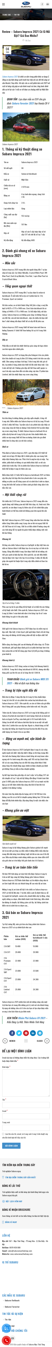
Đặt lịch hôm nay (14, 1201)
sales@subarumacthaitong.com (20, 1250)
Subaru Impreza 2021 (10, 76)
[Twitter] (19, 1033)
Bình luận (6, 1067)
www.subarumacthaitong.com (21, 1253)
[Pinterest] (26, 1033)
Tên (4, 1099)
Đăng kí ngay (11, 1222)
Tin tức (17, 15)
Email (5, 1111)
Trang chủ (6, 15)
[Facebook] (42, 4)
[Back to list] (26, 1041)
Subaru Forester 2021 (22, 103)
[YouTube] (47, 4)
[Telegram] (40, 1033)
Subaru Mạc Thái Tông (36, 1344)
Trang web (6, 1122)
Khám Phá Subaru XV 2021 (31, 1018)
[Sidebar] (3, 407)
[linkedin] (33, 1033)
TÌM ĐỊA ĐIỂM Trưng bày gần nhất (20, 1177)
